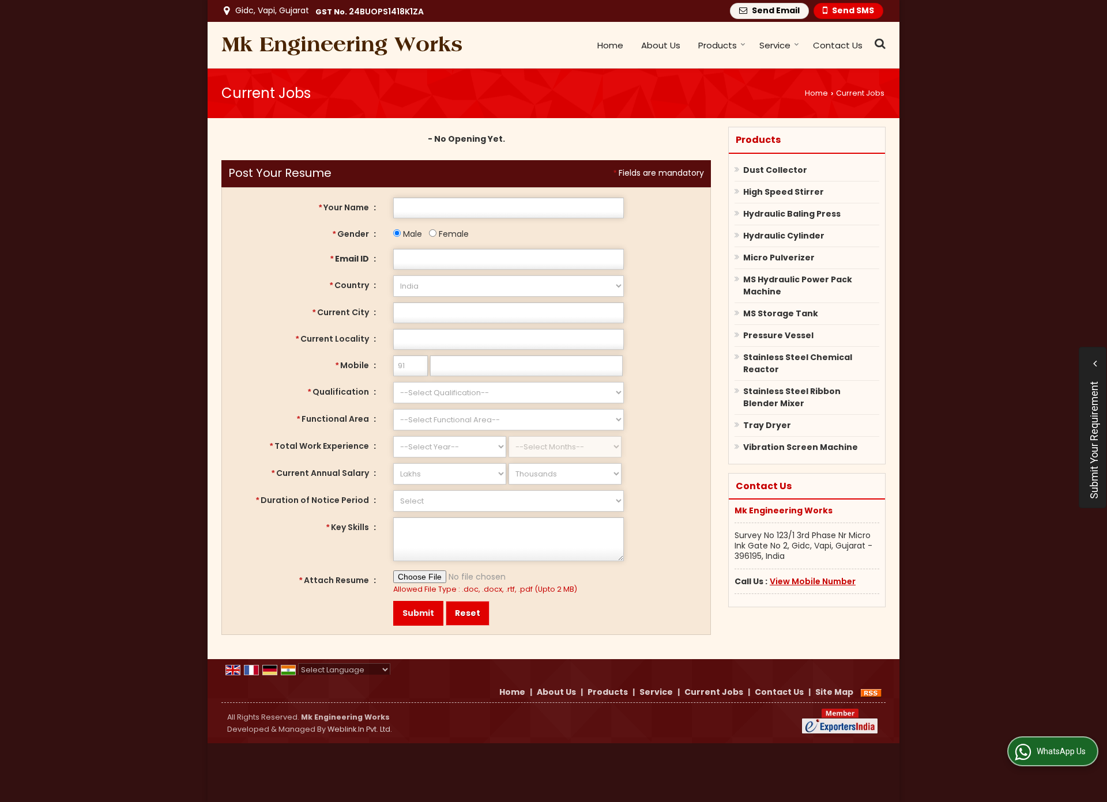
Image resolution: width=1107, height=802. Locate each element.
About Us (660, 45)
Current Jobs (713, 692)
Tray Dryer (767, 425)
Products (717, 45)
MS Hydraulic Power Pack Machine (797, 285)
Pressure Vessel (778, 335)
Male (411, 234)
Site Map (834, 692)
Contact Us (838, 45)
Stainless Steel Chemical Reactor (797, 363)
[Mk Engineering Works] (341, 45)
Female (452, 234)
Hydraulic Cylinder (783, 235)
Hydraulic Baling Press (792, 214)
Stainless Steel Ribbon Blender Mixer (792, 397)
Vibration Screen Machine (800, 447)
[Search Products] (878, 43)
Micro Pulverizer (779, 257)
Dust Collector (775, 170)
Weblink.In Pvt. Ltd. (359, 729)
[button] (813, 581)
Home (610, 45)
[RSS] (871, 692)
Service (774, 45)
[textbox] (508, 312)
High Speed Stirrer (783, 192)
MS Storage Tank (780, 313)
